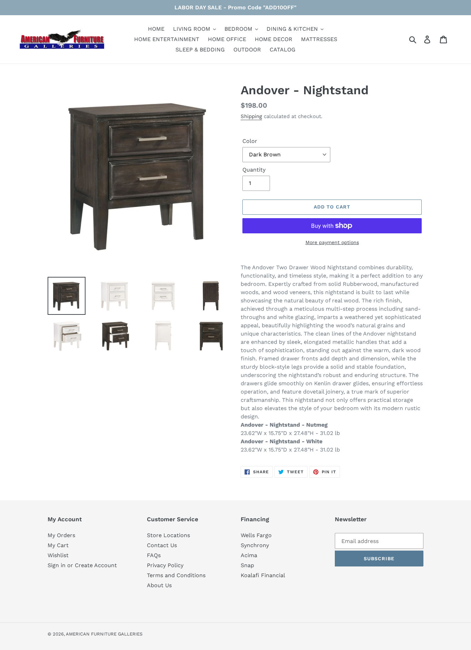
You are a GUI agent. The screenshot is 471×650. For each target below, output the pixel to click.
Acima (249, 555)
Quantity (253, 169)
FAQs (154, 555)
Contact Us (162, 545)
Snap (247, 565)
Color (249, 141)
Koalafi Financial (263, 575)
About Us (159, 585)
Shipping (251, 116)
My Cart (58, 545)
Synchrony (255, 545)
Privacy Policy (165, 565)
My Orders (61, 535)
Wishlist (58, 555)
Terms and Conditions (176, 575)
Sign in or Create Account (82, 565)
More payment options (332, 242)
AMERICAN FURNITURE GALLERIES (104, 634)
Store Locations (168, 535)
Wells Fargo (256, 535)
